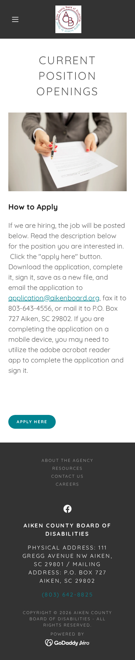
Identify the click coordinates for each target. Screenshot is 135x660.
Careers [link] (67, 484)
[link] (68, 19)
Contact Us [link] (67, 476)
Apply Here (32, 421)
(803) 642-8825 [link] (67, 594)
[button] (15, 19)
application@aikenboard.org (53, 297)
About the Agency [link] (67, 460)
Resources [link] (67, 468)
